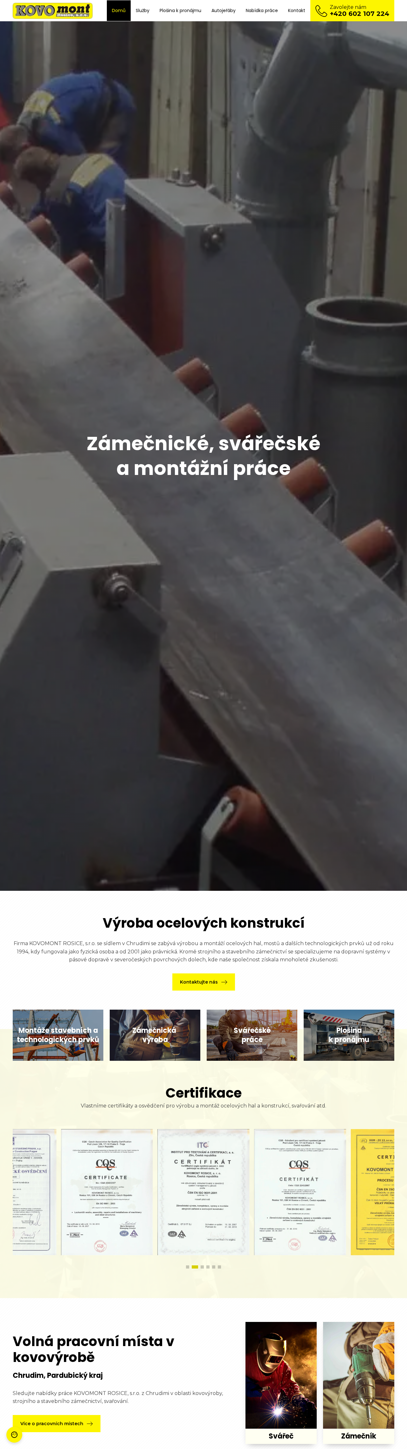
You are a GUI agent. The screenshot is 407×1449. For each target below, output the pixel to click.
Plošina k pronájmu (180, 10)
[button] (203, 982)
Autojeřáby (223, 10)
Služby (142, 10)
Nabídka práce (262, 10)
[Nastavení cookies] (14, 1435)
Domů (119, 10)
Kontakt (296, 10)
